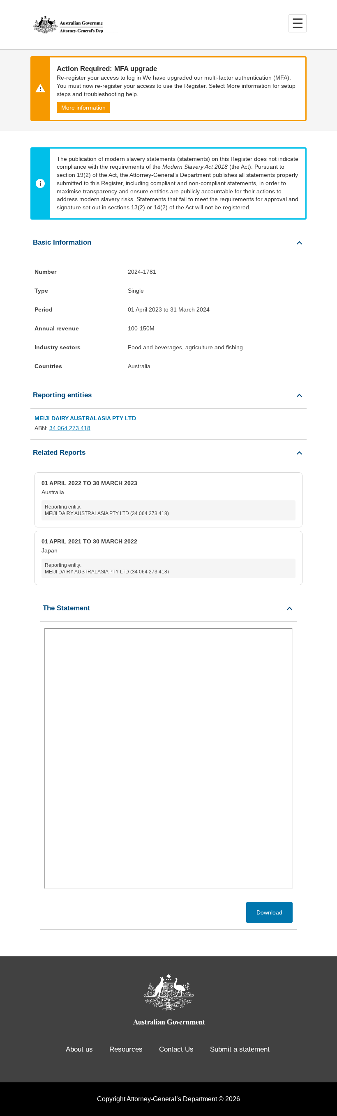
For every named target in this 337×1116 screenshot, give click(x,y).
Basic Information (62, 242)
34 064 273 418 (69, 428)
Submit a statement (240, 1049)
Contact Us (176, 1049)
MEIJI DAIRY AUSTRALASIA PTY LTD (85, 418)
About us (79, 1049)
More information (83, 107)
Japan (105, 556)
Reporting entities (62, 395)
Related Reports (59, 452)
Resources (126, 1049)
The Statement (66, 608)
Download (269, 912)
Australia (105, 498)
